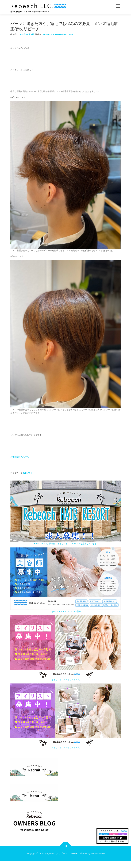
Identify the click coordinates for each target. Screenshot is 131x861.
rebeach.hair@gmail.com (58, 34)
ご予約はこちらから (19, 456)
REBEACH (27, 473)
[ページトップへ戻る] (65, 846)
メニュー (118, 5)
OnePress (75, 853)
